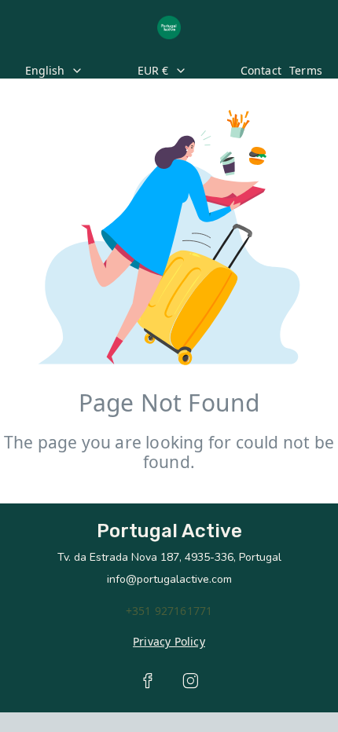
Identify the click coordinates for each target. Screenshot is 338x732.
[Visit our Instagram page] (190, 681)
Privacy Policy (169, 641)
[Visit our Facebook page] (148, 681)
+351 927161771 (169, 610)
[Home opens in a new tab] (169, 27)
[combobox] (68, 70)
